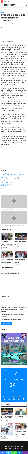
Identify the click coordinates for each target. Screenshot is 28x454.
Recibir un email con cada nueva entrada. (11, 319)
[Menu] (2, 5)
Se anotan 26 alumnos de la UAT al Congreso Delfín (20, 243)
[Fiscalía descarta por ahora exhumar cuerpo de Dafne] (21, 254)
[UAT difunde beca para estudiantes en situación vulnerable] (7, 254)
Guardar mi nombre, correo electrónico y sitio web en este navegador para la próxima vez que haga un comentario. (14, 309)
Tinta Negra (6, 1)
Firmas (22, 448)
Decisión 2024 (20, 446)
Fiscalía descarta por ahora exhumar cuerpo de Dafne (20, 261)
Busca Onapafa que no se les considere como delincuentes (6, 184)
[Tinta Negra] (7, 429)
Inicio (6, 446)
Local (7, 9)
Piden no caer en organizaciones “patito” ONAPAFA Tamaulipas (19, 174)
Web (2, 301)
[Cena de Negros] (21, 411)
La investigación (8, 448)
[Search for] (26, 5)
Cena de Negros (19, 416)
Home (3, 9)
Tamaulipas (13, 446)
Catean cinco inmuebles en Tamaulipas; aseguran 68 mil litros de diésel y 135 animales (6, 244)
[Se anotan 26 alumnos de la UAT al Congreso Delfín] (21, 236)
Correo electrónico (5, 296)
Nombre (3, 291)
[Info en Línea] (9, 5)
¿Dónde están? (16, 448)
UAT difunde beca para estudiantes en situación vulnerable (7, 261)
